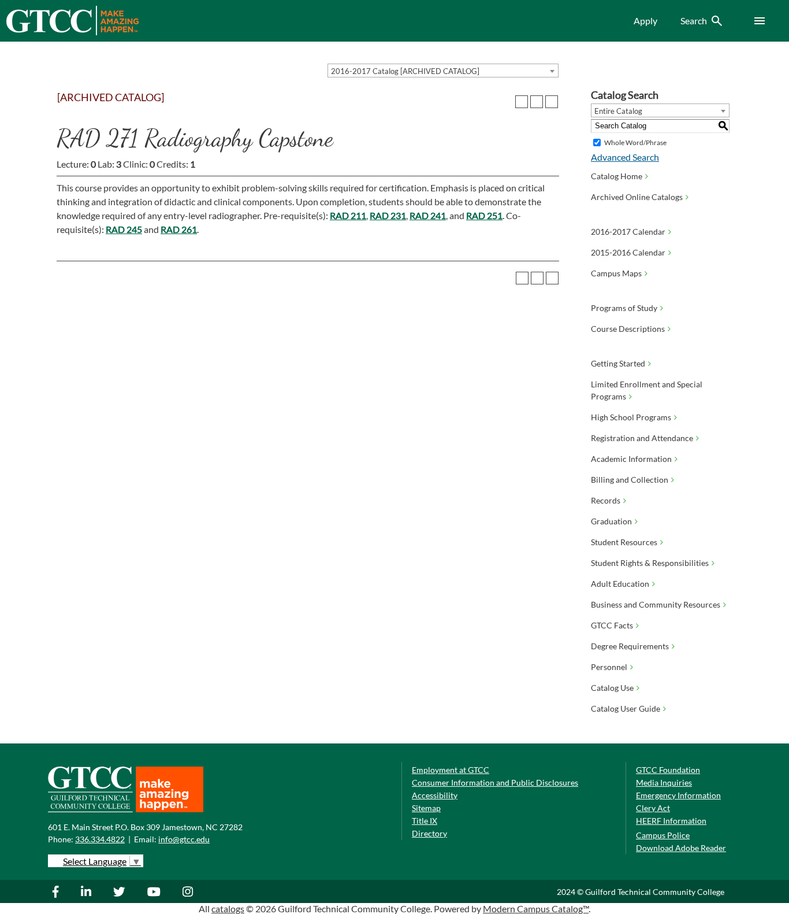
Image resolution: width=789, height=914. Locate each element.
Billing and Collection (629, 479)
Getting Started (618, 363)
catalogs (227, 908)
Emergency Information (678, 795)
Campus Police (663, 835)
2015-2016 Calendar (628, 252)
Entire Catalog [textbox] (618, 111)
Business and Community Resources (655, 604)
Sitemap (426, 808)
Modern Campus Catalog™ (536, 908)
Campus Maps (616, 273)
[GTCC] (72, 32)
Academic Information (631, 459)
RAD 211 (348, 215)
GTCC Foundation (668, 770)
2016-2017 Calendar (628, 231)
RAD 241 (428, 215)
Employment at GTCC (450, 770)
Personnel (609, 667)
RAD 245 (124, 229)
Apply (645, 20)
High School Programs (631, 417)
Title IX (424, 821)
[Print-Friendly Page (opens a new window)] (536, 101)
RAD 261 (179, 229)
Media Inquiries (664, 782)
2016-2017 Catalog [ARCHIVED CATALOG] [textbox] (405, 71)
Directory (429, 833)
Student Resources (624, 542)
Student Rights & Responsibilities (650, 563)
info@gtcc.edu (184, 839)
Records (605, 500)
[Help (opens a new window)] (551, 101)
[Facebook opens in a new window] (61, 891)
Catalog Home (616, 176)
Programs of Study (624, 308)
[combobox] (443, 70)
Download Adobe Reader (681, 848)
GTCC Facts (612, 625)
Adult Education (620, 584)
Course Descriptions (628, 329)
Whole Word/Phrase (635, 142)
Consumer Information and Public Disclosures (495, 782)
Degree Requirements (630, 646)
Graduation (611, 521)
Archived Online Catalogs (637, 197)
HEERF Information (671, 821)
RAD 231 (388, 215)
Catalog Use (612, 688)
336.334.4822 (100, 839)
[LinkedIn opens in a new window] (87, 891)
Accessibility (434, 795)
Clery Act (653, 808)
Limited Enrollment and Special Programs (646, 390)
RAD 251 (484, 215)
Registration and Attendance (642, 438)
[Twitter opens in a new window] (121, 891)
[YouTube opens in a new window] (155, 891)
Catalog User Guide (625, 708)
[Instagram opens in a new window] (189, 891)
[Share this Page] (521, 101)
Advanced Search (625, 156)
